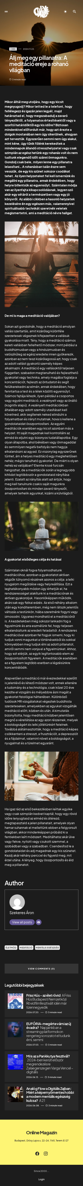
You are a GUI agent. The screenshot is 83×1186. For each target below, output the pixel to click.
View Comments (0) (41, 968)
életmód (11, 947)
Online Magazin (41, 1132)
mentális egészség (47, 947)
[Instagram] (46, 1154)
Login (41, 1179)
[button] (6, 11)
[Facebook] (37, 1154)
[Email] (39, 922)
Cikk (13, 49)
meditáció (26, 947)
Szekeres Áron (21, 912)
